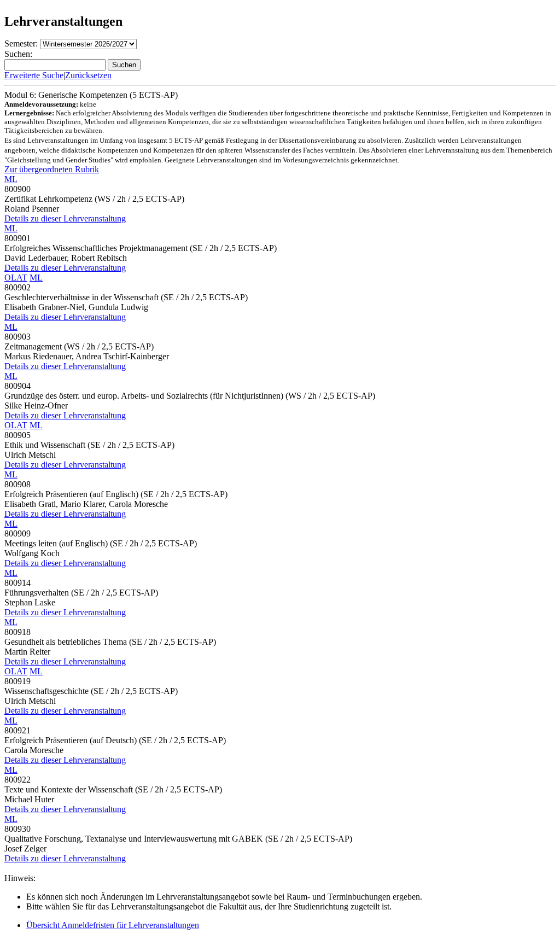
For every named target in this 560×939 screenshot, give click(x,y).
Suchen (124, 65)
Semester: (21, 43)
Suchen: (18, 54)
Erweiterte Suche (33, 75)
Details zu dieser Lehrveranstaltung (65, 218)
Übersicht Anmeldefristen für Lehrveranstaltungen (112, 925)
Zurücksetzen (88, 75)
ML (11, 179)
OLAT (15, 277)
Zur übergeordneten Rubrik (51, 169)
